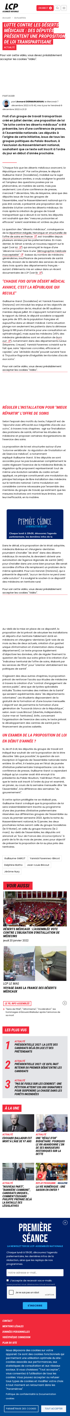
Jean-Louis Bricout (38, 865)
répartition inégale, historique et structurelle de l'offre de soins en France (34, 234)
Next (65, 1003)
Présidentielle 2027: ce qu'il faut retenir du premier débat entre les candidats (38, 1067)
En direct (43, 8)
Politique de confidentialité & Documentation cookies (31, 1396)
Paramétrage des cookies (21, 1408)
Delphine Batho (13, 865)
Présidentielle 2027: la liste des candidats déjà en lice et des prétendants (36, 1048)
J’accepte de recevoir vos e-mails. (31, 1282)
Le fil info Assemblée (17, 1003)
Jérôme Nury (12, 871)
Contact (7, 1320)
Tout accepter (54, 1408)
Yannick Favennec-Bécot (45, 858)
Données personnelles (16, 1331)
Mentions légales (12, 1326)
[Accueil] (10, 11)
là (36, 272)
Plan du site (9, 1342)
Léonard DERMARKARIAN (30, 101)
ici (16, 247)
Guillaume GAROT (14, 858)
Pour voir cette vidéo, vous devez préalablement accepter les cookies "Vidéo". (31, 57)
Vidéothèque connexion (16, 1337)
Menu (64, 8)
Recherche (57, 8)
